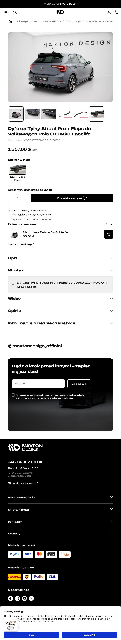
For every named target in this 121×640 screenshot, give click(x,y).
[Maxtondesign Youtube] (24, 599)
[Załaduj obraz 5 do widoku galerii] (80, 114)
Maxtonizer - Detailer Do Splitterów (45, 232)
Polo (36, 21)
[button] (5, 12)
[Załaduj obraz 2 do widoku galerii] (32, 114)
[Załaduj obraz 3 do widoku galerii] (48, 114)
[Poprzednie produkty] (106, 224)
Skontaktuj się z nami (22, 483)
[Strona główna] (10, 21)
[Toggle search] (15, 12)
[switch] (10, 628)
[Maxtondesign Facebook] (10, 599)
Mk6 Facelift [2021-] (53, 21)
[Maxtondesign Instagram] (17, 599)
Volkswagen (22, 21)
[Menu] (16, 620)
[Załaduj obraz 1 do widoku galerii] (16, 114)
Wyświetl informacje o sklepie (31, 219)
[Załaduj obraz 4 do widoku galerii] (64, 114)
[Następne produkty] (111, 224)
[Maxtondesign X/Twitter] (31, 599)
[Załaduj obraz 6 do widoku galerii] (96, 114)
